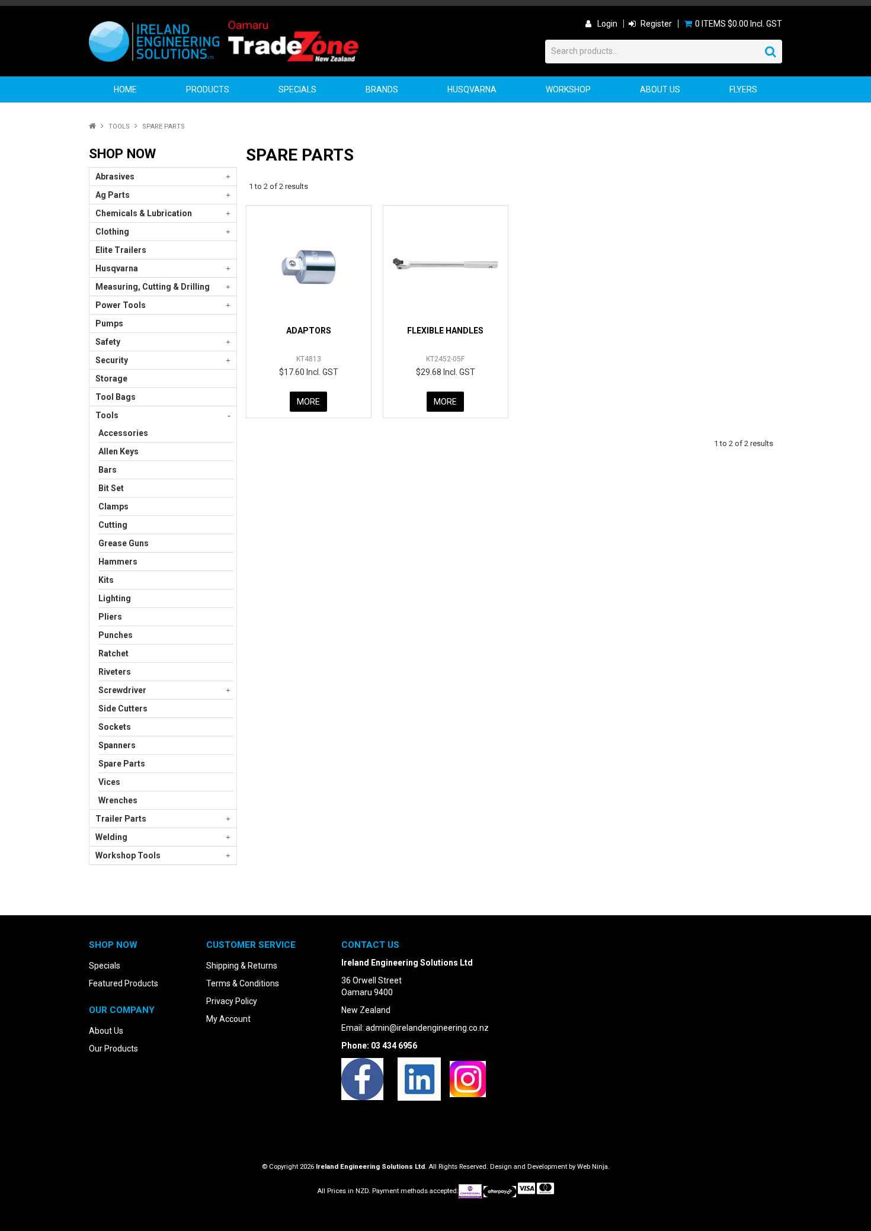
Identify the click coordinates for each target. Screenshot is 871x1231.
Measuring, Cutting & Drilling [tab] (152, 286)
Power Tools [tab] (120, 305)
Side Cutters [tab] (123, 708)
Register (656, 24)
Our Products (113, 1048)
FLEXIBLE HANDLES (445, 330)
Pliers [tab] (110, 616)
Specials (297, 89)
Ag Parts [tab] (112, 195)
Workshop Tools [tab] (128, 855)
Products (207, 89)
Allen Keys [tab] (118, 451)
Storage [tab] (111, 378)
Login (607, 24)
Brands (382, 89)
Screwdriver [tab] (122, 690)
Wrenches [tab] (117, 800)
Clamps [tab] (113, 506)
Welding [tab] (111, 837)
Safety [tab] (107, 342)
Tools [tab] (107, 415)
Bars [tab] (107, 470)
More (308, 401)
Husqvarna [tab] (116, 268)
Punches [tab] (115, 635)
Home (125, 89)
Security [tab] (111, 360)
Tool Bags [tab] (115, 397)
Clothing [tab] (112, 231)
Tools (119, 126)
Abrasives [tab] (115, 176)
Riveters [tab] (114, 672)
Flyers (743, 89)
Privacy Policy (231, 1001)
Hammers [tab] (117, 561)
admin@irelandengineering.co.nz (427, 1028)
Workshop (568, 89)
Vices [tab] (109, 782)
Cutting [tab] (112, 525)
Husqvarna (472, 89)
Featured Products (123, 983)
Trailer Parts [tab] (120, 818)
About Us (660, 89)
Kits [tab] (106, 580)
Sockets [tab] (114, 727)
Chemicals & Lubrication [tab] (143, 213)
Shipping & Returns (241, 965)
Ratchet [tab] (113, 653)
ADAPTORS (308, 330)
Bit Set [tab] (111, 488)
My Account (228, 1019)
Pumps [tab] (109, 323)
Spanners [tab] (117, 745)
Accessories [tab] (123, 433)
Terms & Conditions (242, 983)
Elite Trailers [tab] (120, 250)
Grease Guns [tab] (123, 543)
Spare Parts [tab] (121, 763)
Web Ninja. (593, 1167)
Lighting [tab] (114, 598)
